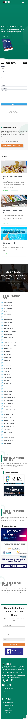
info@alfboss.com (9, 702)
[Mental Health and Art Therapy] (14, 484)
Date (2, 77)
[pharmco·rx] (14, 540)
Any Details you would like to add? (8, 94)
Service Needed (4, 88)
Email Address (4, 71)
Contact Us (6, 691)
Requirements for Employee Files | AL (13, 211)
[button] (12, 145)
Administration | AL (9, 243)
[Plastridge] (14, 568)
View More (5, 190)
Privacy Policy (7, 695)
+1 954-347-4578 (9, 705)
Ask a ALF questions (8, 688)
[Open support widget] (24, 716)
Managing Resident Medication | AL (13, 177)
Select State (3, 82)
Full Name (3, 66)
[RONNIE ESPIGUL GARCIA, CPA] (14, 495)
